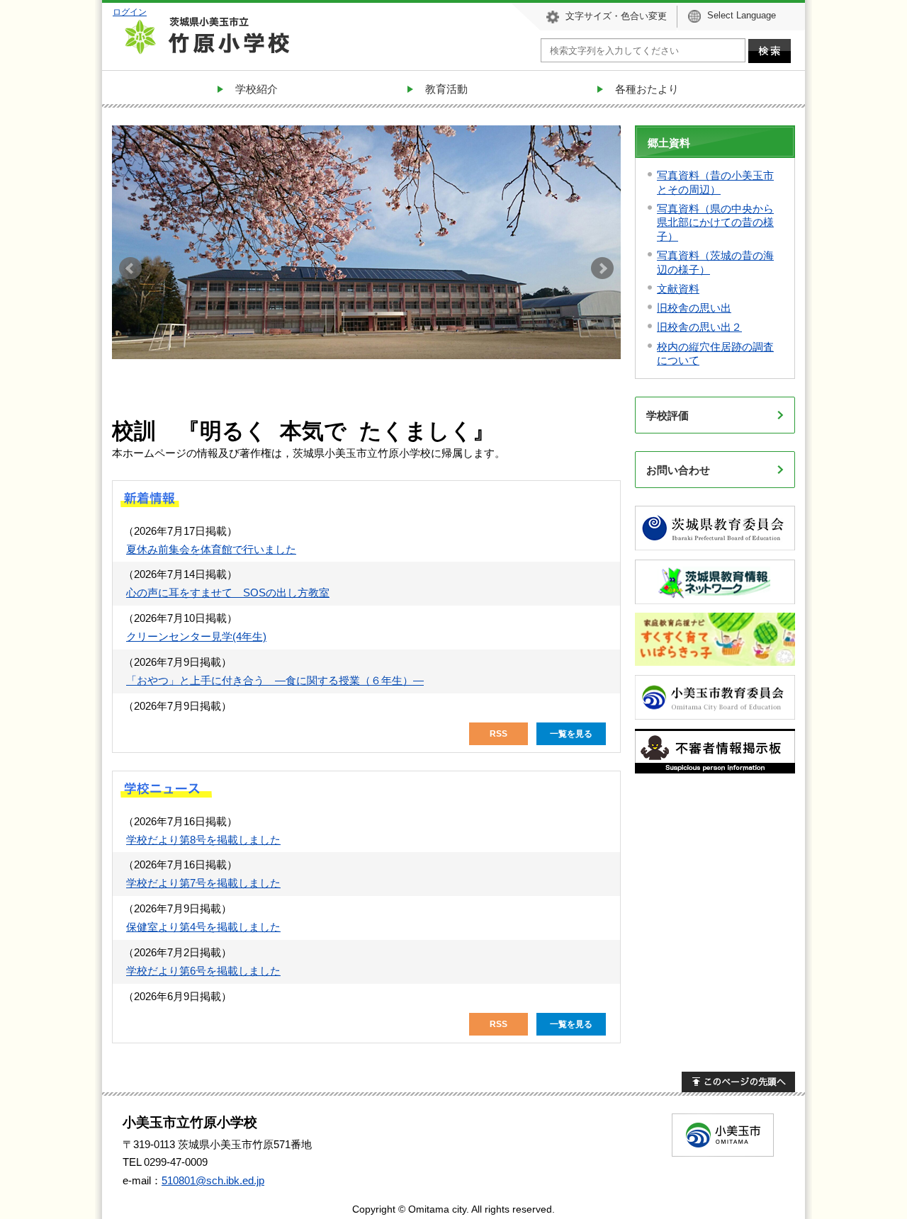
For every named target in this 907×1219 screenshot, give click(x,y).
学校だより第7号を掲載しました (203, 883)
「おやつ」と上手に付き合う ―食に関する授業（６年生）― (275, 680)
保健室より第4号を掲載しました (203, 927)
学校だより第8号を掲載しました (203, 840)
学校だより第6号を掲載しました (203, 971)
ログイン (130, 11)
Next (602, 268)
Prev (130, 268)
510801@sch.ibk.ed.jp (213, 1180)
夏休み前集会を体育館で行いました (211, 549)
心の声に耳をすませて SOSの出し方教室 (227, 592)
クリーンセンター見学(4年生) (196, 636)
